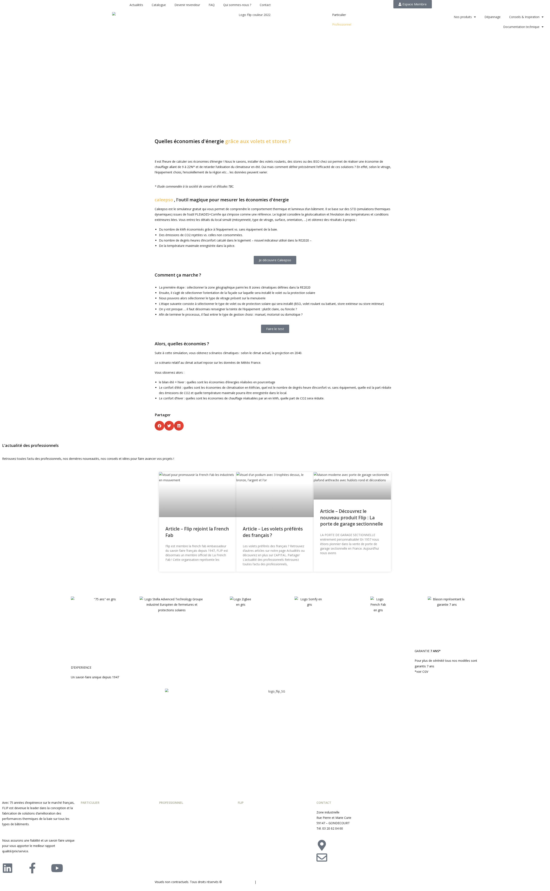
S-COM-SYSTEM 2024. (238, 882)
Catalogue (159, 5)
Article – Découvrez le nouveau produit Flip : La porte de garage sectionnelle (351, 517)
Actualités (136, 5)
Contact (265, 5)
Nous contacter (364, 855)
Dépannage (492, 17)
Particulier (339, 15)
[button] (159, 426)
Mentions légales (270, 882)
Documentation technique (521, 27)
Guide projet (246, 812)
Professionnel (341, 24)
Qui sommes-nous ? (237, 5)
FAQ (212, 5)
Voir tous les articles (173, 579)
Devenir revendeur (187, 5)
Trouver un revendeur (369, 843)
